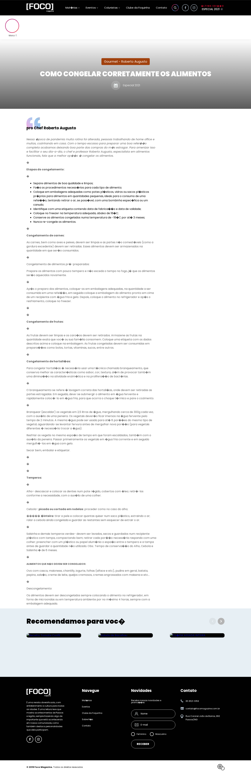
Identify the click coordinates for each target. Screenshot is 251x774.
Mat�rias (87, 700)
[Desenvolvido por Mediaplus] (221, 767)
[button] (221, 621)
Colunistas (111, 7)
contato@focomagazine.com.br (203, 708)
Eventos (91, 7)
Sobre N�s (87, 719)
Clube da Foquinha (138, 7)
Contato (161, 7)
